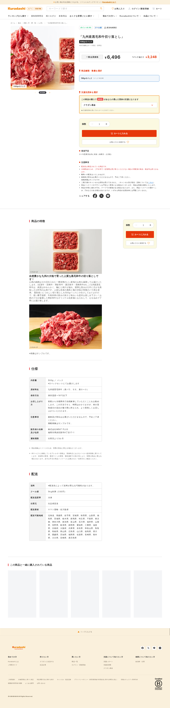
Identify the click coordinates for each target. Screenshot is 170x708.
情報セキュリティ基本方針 (129, 679)
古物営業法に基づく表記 (26, 679)
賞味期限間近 (37, 16)
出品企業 (43, 665)
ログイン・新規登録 (79, 665)
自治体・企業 (140, 661)
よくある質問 (29, 683)
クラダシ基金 (108, 668)
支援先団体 (107, 665)
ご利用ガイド (12, 665)
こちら (150, 182)
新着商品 (63, 16)
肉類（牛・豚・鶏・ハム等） (34, 23)
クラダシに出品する (47, 661)
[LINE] (154, 648)
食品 (19, 23)
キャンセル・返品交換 (64, 679)
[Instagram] (160, 648)
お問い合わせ (41, 683)
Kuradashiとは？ (109, 2)
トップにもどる (86, 632)
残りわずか (51, 16)
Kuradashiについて (129, 16)
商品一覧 (75, 661)
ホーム (13, 23)
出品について (150, 16)
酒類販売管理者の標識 (15, 683)
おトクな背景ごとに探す (81, 16)
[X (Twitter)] (148, 648)
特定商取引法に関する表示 (45, 679)
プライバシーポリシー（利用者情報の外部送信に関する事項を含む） (96, 679)
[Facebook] (142, 648)
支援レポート (108, 661)
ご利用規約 (11, 679)
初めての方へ (109, 16)
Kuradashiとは (13, 661)
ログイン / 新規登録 (34, 9)
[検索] (101, 8)
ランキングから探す (17, 16)
